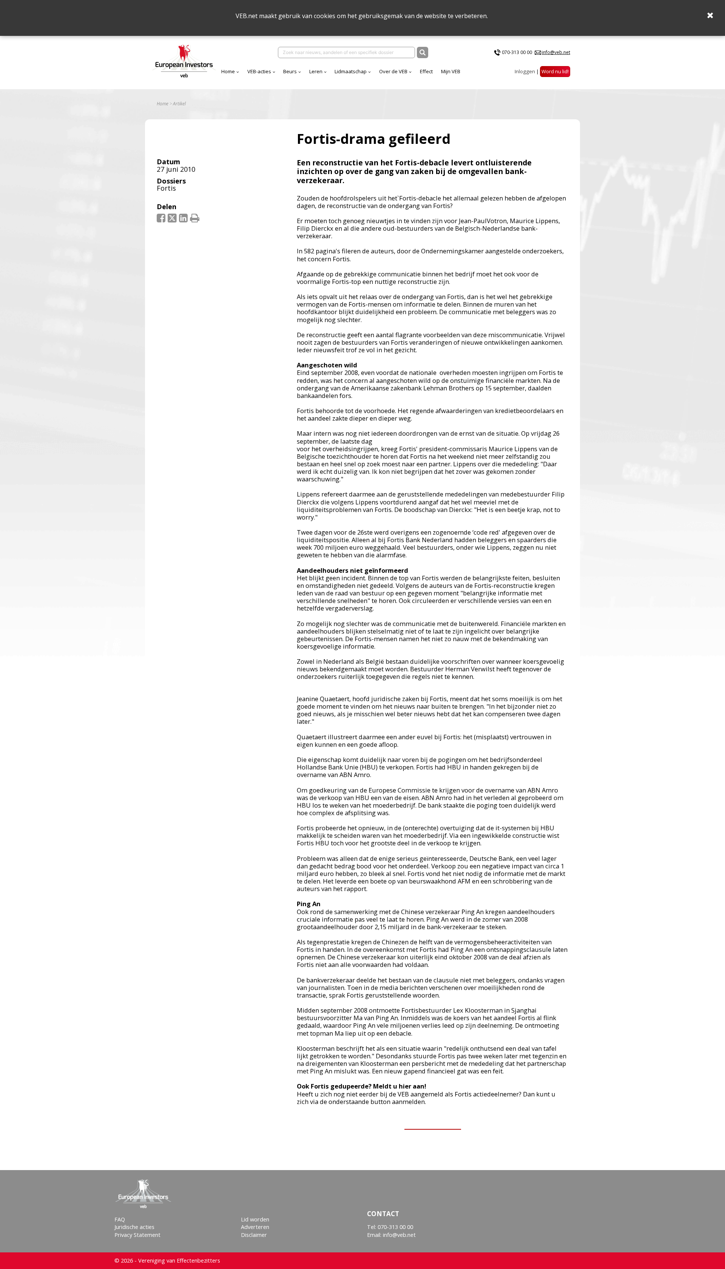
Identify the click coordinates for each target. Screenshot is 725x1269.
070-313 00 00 (517, 52)
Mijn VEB (450, 71)
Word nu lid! (555, 71)
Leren (315, 71)
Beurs (290, 71)
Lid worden (255, 1219)
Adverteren (255, 1226)
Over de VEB (393, 71)
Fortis (166, 188)
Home (228, 71)
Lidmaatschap (351, 71)
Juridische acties (134, 1226)
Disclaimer (254, 1234)
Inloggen (525, 71)
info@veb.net (556, 52)
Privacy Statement (137, 1234)
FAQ (119, 1219)
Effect (426, 71)
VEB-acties (259, 71)
